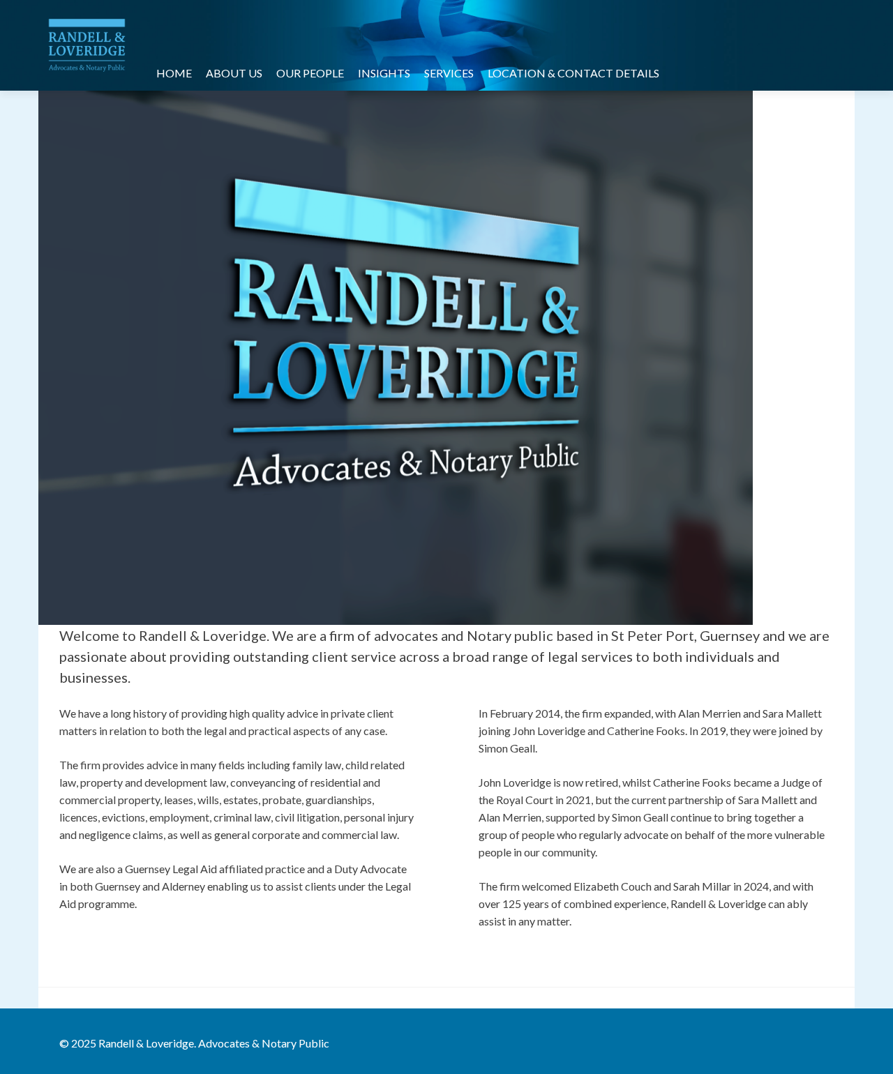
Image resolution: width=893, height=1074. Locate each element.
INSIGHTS (384, 73)
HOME (174, 73)
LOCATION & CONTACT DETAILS (573, 73)
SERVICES (449, 73)
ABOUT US (234, 73)
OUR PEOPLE (310, 73)
